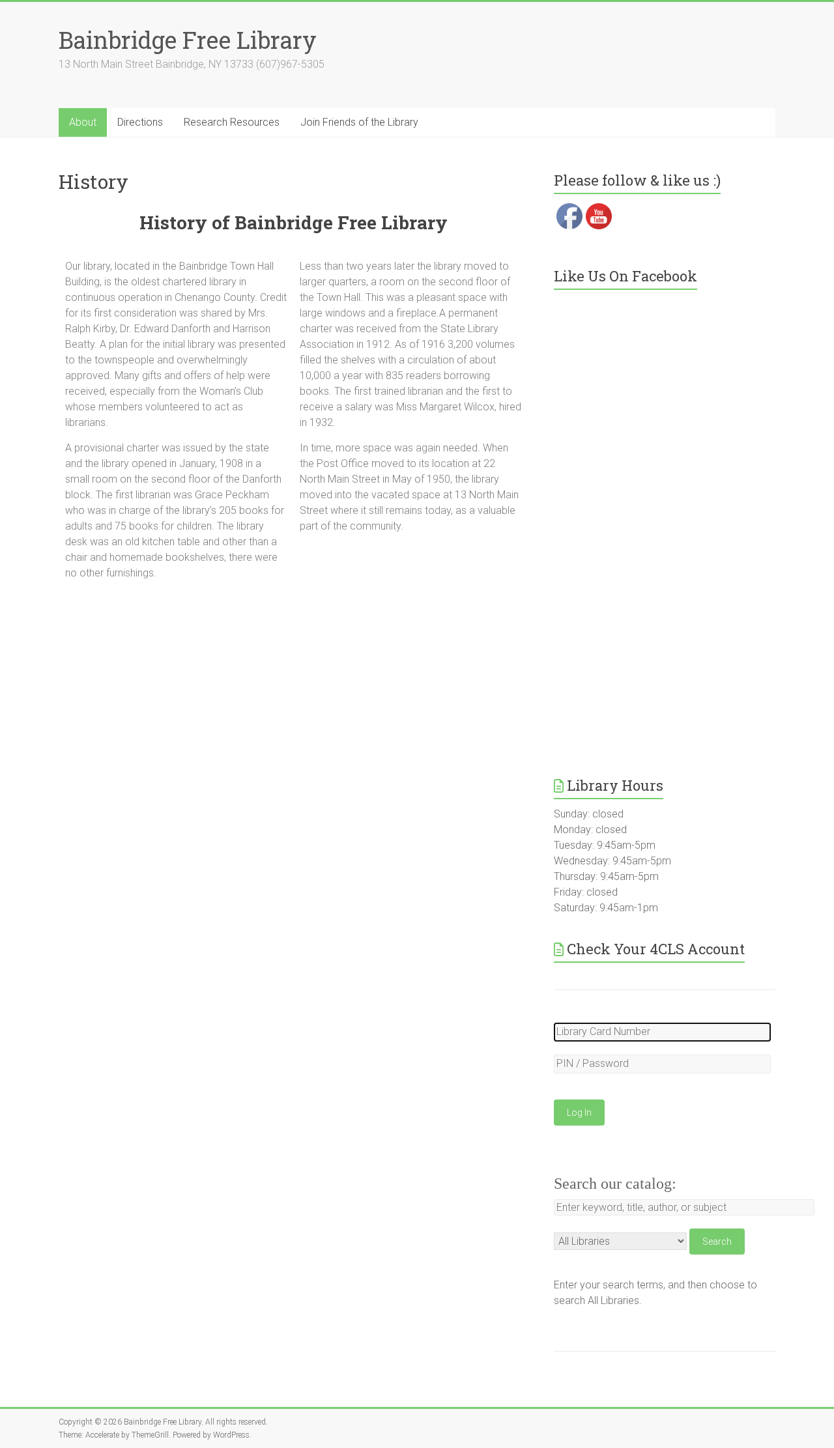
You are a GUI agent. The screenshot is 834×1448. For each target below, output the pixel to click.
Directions (140, 122)
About (82, 122)
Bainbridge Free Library (188, 39)
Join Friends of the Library (359, 122)
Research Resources (232, 122)
